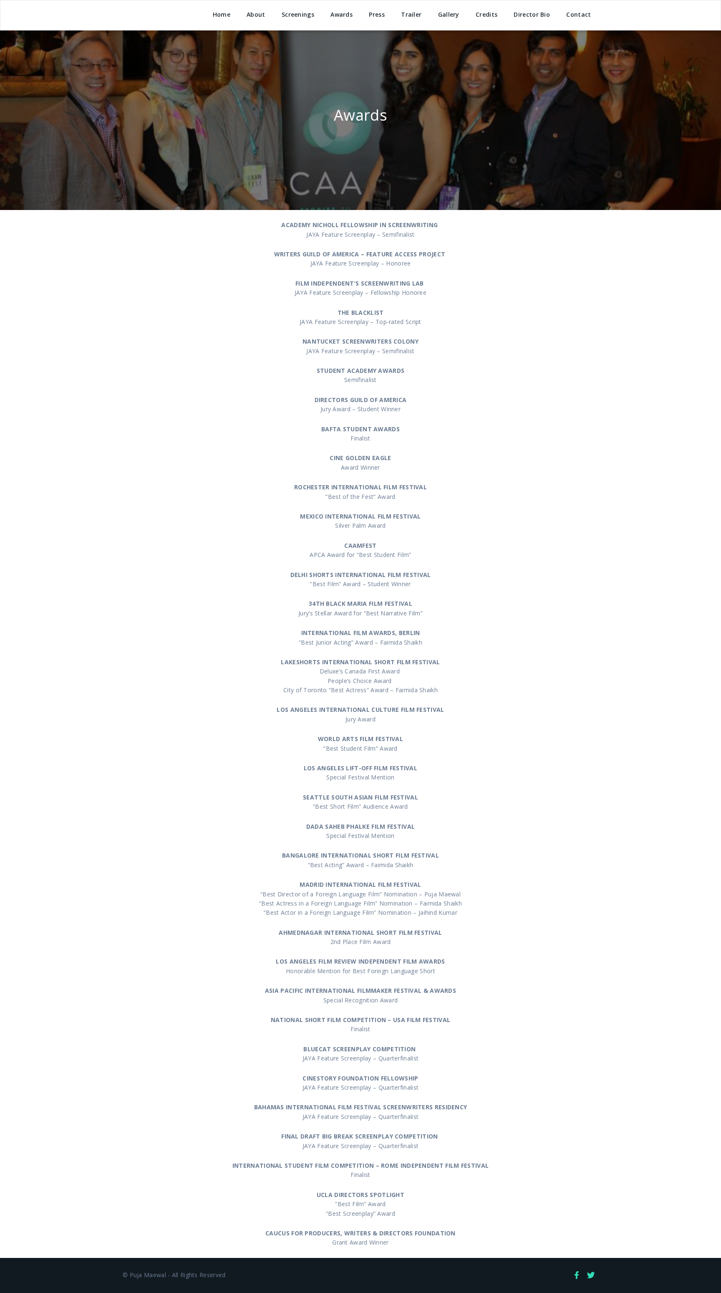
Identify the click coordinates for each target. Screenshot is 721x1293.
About (256, 14)
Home (221, 14)
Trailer (411, 14)
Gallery (448, 14)
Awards (341, 14)
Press (377, 14)
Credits (486, 14)
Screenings (298, 14)
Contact (578, 14)
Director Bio (532, 14)
